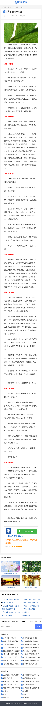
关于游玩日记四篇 (29, 651)
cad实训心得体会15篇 (11, 675)
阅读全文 (22, 16)
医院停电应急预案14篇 (31, 644)
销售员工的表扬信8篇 (30, 641)
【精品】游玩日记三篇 (30, 603)
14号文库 (26, 694)
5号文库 (6, 697)
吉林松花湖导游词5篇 (11, 648)
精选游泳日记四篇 (28, 609)
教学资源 (26, 697)
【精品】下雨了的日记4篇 (31, 599)
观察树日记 (26, 612)
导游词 (25, 691)
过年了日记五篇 (7, 603)
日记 (21, 7)
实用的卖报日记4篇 (30, 638)
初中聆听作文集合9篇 (11, 681)
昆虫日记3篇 (7, 678)
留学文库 (17, 703)
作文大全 (15, 7)
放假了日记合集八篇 (10, 641)
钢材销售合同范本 (29, 685)
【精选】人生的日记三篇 (11, 612)
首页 (9, 7)
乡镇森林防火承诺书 (30, 664)
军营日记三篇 (7, 615)
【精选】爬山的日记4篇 (10, 606)
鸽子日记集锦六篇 (8, 609)
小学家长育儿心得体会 (31, 688)
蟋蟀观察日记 (27, 615)
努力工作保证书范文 (10, 685)
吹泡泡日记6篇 (8, 644)
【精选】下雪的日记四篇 (31, 606)
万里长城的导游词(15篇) (31, 657)
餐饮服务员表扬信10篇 (31, 660)
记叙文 (5, 694)
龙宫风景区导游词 (9, 638)
